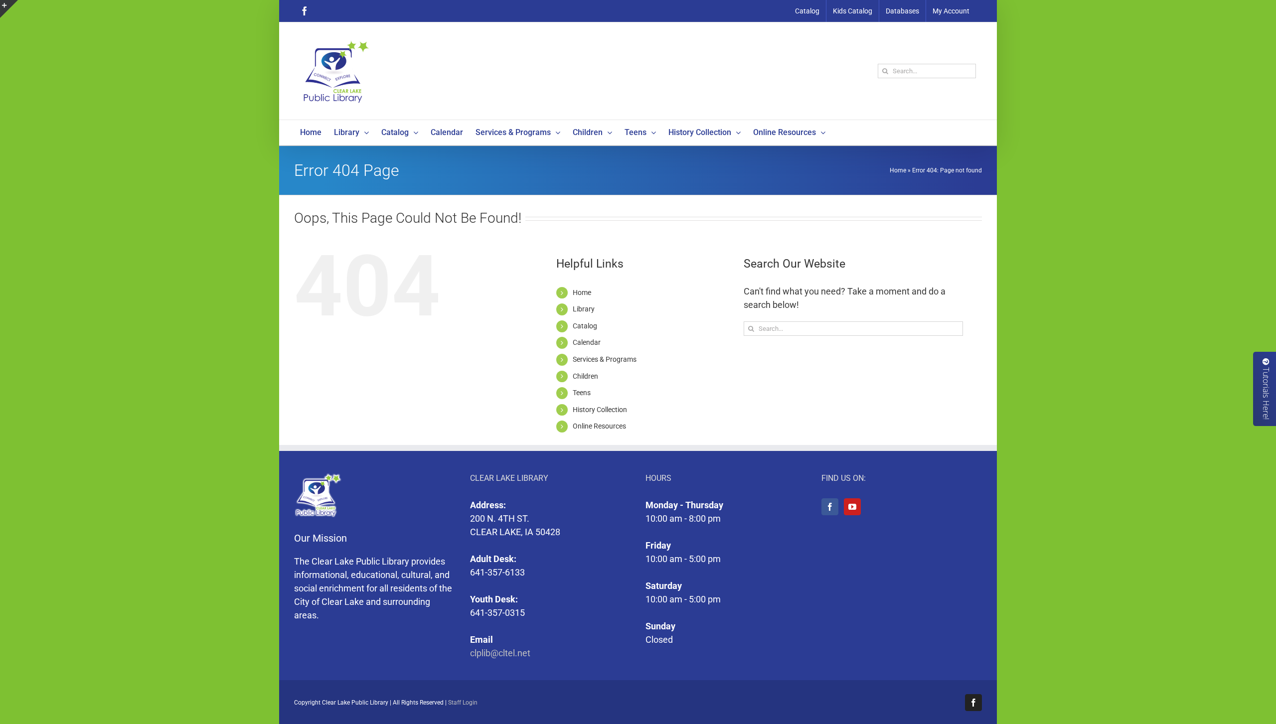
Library (584, 309)
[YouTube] (852, 506)
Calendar (587, 342)
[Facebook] (829, 506)
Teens (582, 393)
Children (585, 376)
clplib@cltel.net (500, 653)
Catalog (585, 326)
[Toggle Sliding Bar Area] (9, 9)
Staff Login (463, 702)
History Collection (600, 410)
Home (898, 170)
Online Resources (599, 426)
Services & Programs (605, 359)
